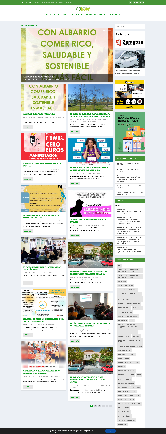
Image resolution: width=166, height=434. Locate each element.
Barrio (49, 79)
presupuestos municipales (129, 395)
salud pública (124, 412)
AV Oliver (122, 281)
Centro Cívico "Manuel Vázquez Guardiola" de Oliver (127, 326)
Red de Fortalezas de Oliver (129, 404)
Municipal (105, 119)
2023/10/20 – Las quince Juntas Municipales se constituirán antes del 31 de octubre (129, 211)
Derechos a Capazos (126, 371)
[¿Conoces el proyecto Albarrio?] (43, 97)
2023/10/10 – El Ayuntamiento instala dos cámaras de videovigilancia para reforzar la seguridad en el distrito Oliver (130, 230)
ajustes (97, 432)
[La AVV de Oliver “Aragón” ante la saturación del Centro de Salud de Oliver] (90, 360)
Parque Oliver (45, 221)
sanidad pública (124, 416)
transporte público (126, 420)
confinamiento (124, 350)
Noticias (79, 15)
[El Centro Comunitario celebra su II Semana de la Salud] (43, 198)
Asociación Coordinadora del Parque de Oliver (128, 270)
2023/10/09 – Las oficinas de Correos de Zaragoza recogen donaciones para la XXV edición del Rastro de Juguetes (129, 220)
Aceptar (110, 431)
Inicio (48, 15)
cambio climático (125, 312)
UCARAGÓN (122, 424)
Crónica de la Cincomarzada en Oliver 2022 (49, 2)
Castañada (122, 320)
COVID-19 (121, 367)
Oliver (57, 15)
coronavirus (123, 358)
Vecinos (58, 79)
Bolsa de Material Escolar (129, 304)
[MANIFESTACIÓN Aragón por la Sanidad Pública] (43, 146)
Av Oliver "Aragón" (125, 286)
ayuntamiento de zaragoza (129, 294)
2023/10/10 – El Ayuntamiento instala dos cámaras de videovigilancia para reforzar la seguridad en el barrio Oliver (130, 240)
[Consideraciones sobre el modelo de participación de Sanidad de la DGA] (90, 255)
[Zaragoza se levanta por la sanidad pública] (90, 203)
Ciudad (39, 169)
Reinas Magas (123, 408)
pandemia (136, 387)
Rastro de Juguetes (126, 399)
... (103, 406)
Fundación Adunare (126, 383)
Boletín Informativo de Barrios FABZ (127, 299)
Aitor (32, 79)
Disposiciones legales (102, 329)
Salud (53, 79)
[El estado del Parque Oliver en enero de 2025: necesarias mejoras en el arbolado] (90, 97)
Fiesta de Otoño (124, 379)
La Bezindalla (123, 387)
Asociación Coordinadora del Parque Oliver (128, 276)
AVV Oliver (68, 15)
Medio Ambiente (97, 119)
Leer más (28, 127)
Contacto (115, 15)
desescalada (123, 375)
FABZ (26, 169)
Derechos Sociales (99, 385)
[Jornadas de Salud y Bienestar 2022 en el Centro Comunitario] (43, 302)
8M (119, 266)
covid (136, 362)
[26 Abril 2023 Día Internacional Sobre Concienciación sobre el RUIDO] (90, 151)
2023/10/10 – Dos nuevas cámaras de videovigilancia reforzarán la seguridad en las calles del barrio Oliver (130, 250)
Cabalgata (137, 308)
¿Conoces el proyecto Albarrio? (39, 77)
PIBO (134, 391)
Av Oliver (44, 79)
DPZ (132, 375)
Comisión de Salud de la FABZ (130, 346)
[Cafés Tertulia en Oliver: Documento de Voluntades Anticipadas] (90, 306)
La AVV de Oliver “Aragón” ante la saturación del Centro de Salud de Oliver (87, 379)
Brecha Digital (124, 308)
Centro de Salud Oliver (127, 332)
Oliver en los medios (95, 15)
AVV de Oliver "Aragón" (127, 290)
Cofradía (136, 336)
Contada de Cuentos (126, 354)
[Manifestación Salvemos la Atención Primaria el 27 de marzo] (43, 354)
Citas (85, 225)
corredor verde (124, 362)
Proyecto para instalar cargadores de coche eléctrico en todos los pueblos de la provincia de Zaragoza (129, 178)
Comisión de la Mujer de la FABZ (129, 341)
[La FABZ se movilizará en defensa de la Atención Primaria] (43, 250)
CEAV (131, 320)
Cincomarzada (124, 336)
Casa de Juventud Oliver (128, 316)
